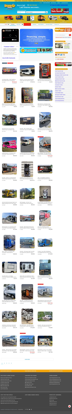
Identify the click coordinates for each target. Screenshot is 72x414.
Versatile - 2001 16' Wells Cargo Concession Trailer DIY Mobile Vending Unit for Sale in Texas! (27, 129)
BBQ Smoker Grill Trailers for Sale (30, 387)
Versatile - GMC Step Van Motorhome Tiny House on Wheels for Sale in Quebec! (45, 326)
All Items (12, 24)
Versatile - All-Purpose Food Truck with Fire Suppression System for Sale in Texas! (27, 252)
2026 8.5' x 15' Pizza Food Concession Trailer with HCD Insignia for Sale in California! (27, 80)
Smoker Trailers (58, 90)
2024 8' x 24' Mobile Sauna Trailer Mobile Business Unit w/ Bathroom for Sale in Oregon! (45, 277)
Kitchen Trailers (58, 86)
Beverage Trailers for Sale (29, 384)
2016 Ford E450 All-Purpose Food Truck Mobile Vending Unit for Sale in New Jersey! (9, 203)
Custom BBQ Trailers (59, 92)
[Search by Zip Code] (47, 12)
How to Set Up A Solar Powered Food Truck (8, 400)
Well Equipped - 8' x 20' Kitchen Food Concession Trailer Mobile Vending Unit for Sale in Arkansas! (9, 228)
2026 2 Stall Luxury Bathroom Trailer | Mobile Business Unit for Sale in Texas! (27, 276)
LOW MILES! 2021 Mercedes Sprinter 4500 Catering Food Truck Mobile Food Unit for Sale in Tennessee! (45, 129)
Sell (23, 5)
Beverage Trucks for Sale (5, 384)
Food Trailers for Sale (59, 82)
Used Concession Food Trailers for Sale (31, 379)
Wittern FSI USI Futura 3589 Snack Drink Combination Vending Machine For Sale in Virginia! (9, 105)
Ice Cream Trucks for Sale (60, 73)
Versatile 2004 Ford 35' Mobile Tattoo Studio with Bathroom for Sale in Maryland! (9, 301)
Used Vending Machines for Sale (54, 377)
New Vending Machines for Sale (54, 384)
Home (40, 2)
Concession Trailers (59, 84)
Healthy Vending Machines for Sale (55, 380)
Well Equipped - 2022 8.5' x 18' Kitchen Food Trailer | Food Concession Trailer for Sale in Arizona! (27, 350)
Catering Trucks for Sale (59, 78)
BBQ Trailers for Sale (28, 382)
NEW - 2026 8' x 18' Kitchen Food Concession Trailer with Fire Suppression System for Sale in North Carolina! (9, 253)
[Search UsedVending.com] (70, 35)
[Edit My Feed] (22, 24)
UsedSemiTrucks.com (53, 404)
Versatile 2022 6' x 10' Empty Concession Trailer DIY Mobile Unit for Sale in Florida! (9, 277)
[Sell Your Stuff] (59, 45)
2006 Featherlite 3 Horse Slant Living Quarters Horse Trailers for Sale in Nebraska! (44, 301)
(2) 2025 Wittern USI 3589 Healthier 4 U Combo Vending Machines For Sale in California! (45, 203)
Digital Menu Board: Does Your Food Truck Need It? (9, 403)
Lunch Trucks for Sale (59, 76)
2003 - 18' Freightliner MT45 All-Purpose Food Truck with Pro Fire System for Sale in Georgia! (44, 178)
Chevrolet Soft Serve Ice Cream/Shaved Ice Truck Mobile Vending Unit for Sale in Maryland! (27, 154)
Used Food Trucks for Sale (5, 379)
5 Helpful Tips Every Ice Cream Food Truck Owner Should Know (11, 398)
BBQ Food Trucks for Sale (60, 80)
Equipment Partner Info (53, 398)
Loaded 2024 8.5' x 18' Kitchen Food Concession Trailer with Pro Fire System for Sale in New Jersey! (8, 154)
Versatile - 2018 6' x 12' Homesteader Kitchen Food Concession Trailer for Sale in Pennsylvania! (9, 178)
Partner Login (51, 400)
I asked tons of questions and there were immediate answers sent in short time (9, 49)
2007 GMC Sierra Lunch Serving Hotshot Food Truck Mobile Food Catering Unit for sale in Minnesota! (9, 129)
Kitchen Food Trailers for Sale (30, 380)
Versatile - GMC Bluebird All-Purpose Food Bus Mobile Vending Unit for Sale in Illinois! (27, 228)
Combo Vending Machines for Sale (55, 379)
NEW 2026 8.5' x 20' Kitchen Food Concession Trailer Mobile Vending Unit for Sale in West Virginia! (44, 105)
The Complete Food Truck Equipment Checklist (8, 396)
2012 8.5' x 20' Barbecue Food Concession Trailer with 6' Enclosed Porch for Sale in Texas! (44, 228)
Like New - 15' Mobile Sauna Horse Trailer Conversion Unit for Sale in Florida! (26, 301)
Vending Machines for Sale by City (55, 370)
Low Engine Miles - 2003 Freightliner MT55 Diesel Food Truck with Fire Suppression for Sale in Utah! (9, 80)
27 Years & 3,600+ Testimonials (59, 5)
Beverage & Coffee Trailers (60, 94)
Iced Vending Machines (59, 100)
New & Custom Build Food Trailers (30, 377)
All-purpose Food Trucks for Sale (6, 380)
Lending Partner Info (52, 396)
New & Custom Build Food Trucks (6, 377)
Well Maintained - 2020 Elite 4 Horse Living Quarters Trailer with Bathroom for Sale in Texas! (27, 326)
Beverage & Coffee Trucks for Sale (61, 75)
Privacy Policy (20, 409)
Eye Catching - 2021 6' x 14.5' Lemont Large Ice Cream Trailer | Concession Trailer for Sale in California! (45, 350)
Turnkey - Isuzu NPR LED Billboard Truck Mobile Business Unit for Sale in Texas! (45, 252)
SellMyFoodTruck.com (53, 401)
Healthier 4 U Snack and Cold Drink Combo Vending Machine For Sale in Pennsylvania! (26, 105)
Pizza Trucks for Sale (4, 387)
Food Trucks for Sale (59, 71)
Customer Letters (9, 46)
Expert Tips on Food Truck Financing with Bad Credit (9, 401)
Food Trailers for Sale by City (30, 370)
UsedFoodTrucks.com (53, 403)
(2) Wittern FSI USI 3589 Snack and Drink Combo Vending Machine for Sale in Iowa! (26, 178)
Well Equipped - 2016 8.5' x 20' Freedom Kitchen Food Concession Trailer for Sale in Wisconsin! (26, 203)
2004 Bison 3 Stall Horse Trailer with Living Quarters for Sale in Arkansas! (9, 326)
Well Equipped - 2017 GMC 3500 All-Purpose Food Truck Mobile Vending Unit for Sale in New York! (44, 154)
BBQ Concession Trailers (60, 88)
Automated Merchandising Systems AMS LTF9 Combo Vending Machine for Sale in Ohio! (45, 80)
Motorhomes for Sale (59, 96)
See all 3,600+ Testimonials (8, 58)
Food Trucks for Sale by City (6, 370)
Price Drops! (27, 24)
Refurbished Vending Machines (54, 382)
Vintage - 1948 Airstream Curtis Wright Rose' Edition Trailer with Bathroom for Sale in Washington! (9, 350)
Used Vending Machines (59, 98)
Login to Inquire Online (60, 57)
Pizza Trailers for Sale (28, 385)
